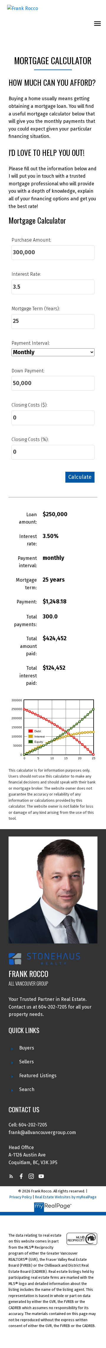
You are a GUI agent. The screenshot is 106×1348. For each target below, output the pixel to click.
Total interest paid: (28, 675)
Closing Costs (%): (30, 439)
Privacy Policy (20, 1197)
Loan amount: (28, 518)
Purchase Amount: (31, 240)
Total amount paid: (28, 646)
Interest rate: (28, 540)
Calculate (80, 477)
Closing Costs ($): (29, 405)
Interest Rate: (26, 274)
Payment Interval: (30, 343)
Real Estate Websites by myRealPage (66, 1197)
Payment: (26, 602)
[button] (11, 1176)
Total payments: (25, 620)
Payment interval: (27, 562)
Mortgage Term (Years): (35, 308)
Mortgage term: (26, 583)
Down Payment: (27, 371)
